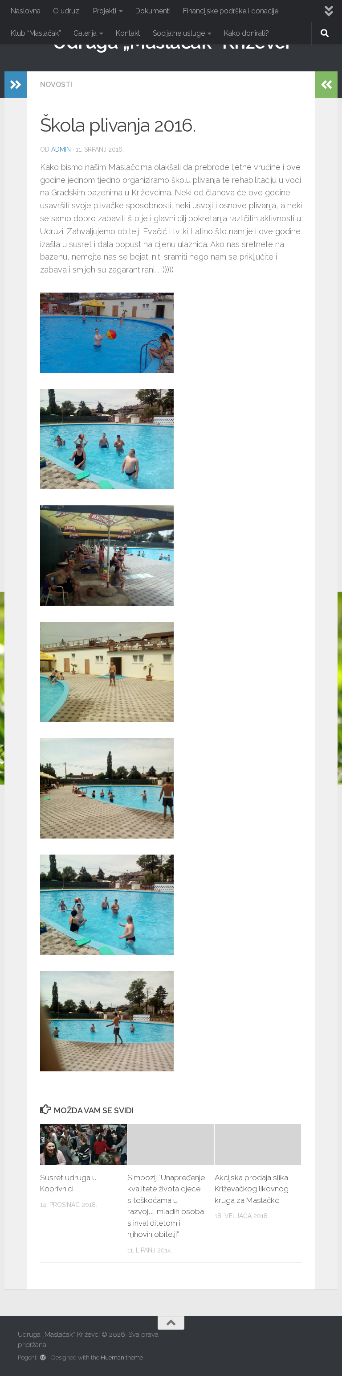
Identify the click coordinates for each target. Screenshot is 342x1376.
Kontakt (128, 33)
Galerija (85, 33)
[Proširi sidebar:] (15, 84)
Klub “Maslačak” (36, 33)
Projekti (104, 11)
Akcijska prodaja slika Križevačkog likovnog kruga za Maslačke (252, 1189)
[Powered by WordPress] (43, 1357)
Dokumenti (153, 11)
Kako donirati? (246, 33)
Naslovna (26, 11)
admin (61, 149)
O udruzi (67, 11)
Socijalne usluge (179, 33)
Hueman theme (122, 1357)
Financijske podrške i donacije (230, 11)
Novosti (56, 84)
